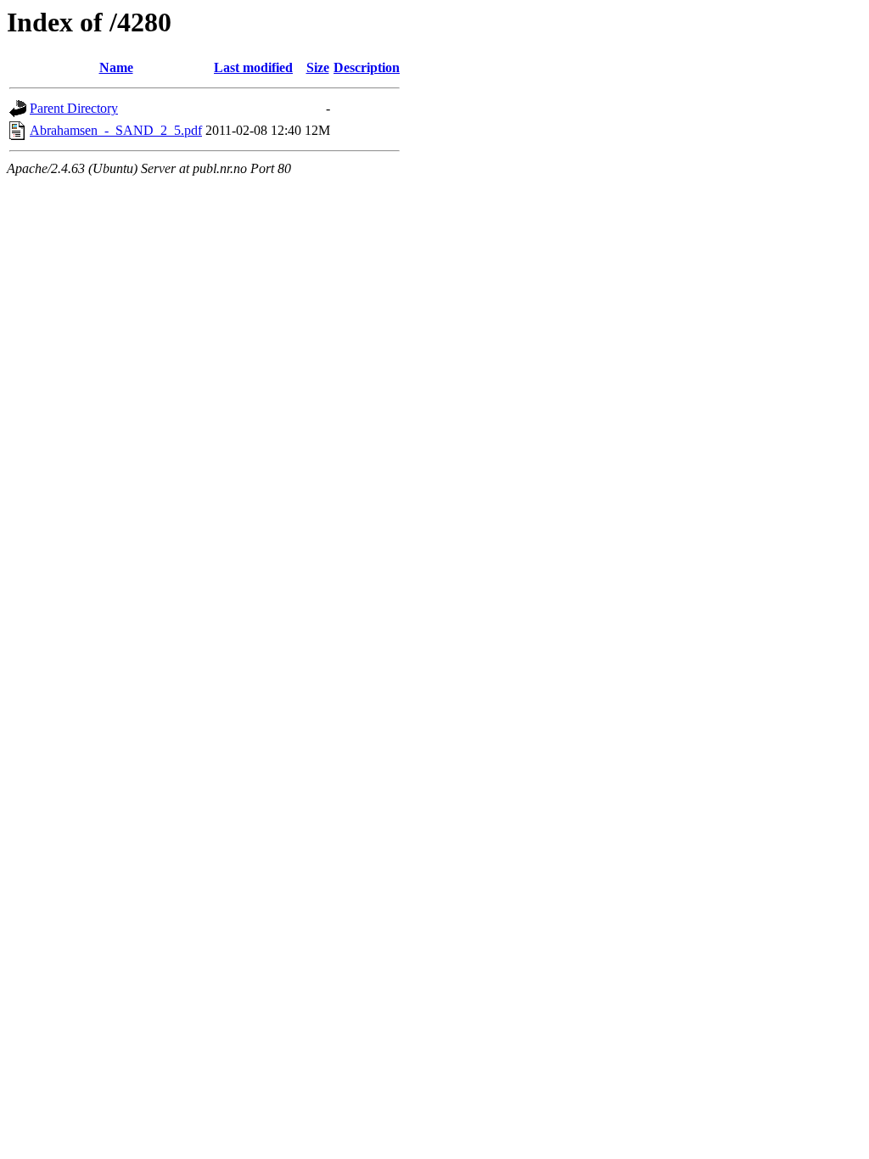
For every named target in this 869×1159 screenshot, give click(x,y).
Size (317, 67)
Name (116, 67)
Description (367, 67)
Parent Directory (74, 108)
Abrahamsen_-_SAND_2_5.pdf (116, 130)
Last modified (253, 67)
